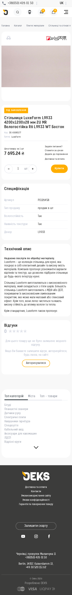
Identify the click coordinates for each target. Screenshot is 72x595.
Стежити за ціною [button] (54, 150)
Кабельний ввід (13, 430)
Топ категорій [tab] (14, 396)
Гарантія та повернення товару (36, 504)
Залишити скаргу (36, 526)
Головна (5, 26)
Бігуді (7, 405)
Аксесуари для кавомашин (20, 434)
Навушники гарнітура (17, 421)
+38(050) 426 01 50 (36, 558)
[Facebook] (49, 536)
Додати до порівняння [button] (56, 154)
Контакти (36, 491)
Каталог (18, 26)
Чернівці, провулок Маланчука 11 (36, 554)
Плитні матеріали (35, 26)
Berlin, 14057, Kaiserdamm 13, (36, 564)
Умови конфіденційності (36, 500)
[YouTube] (23, 536)
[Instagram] (36, 536)
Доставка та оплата (54, 159)
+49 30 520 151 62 (36, 567)
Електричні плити (15, 417)
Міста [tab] (31, 396)
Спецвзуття (11, 425)
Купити (59, 168)
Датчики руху (12, 413)
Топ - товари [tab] (48, 396)
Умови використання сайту (36, 496)
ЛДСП (7, 438)
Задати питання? (53, 147)
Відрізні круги (12, 442)
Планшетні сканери (16, 409)
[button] (66, 12)
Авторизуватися (36, 363)
